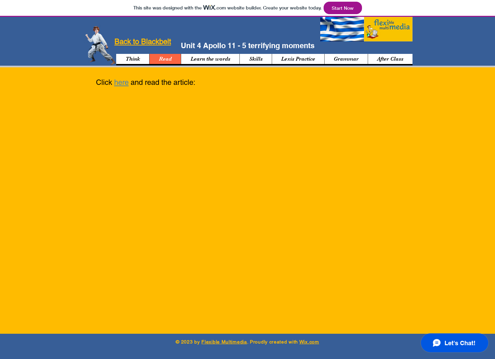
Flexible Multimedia (224, 342)
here (121, 82)
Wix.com (309, 342)
